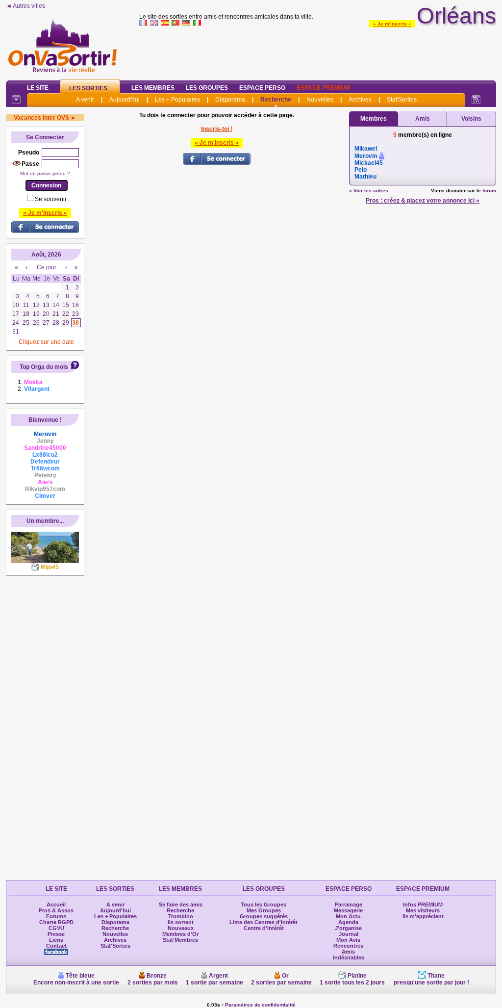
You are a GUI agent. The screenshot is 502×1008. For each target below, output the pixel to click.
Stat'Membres (180, 940)
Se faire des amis (180, 904)
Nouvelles (319, 99)
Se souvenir (51, 199)
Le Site (38, 87)
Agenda (348, 922)
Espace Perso (262, 87)
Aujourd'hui (124, 99)
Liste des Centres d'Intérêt (263, 922)
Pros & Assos (56, 910)
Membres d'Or (180, 934)
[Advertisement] (317, 51)
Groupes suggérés (264, 916)
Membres (373, 118)
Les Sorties (88, 88)
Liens (56, 940)
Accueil (56, 904)
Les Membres (153, 87)
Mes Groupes (264, 910)
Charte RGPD (56, 922)
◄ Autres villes (25, 5)
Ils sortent (181, 922)
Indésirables (348, 957)
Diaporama (230, 99)
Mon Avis (348, 940)
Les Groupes (207, 87)
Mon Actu (348, 916)
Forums (56, 916)
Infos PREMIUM (423, 904)
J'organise (348, 928)
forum (489, 190)
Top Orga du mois (44, 366)
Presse (56, 934)
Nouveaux (181, 928)
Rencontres (348, 946)
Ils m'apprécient (423, 916)
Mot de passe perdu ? (45, 173)
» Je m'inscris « (392, 23)
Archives (360, 99)
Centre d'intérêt (264, 928)
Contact (56, 946)
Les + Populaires (177, 99)
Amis (422, 118)
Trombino (180, 916)
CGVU (56, 928)
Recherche (275, 99)
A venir (85, 99)
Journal (348, 934)
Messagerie (348, 910)
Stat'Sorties (402, 99)
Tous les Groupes (263, 904)
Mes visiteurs (423, 910)
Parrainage (348, 904)
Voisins (471, 118)
